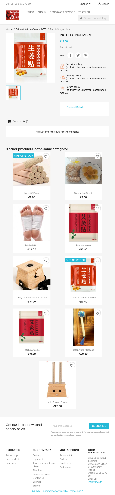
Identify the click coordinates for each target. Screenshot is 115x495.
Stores (36, 485)
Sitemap (37, 481)
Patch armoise (83, 245)
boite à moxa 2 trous (57, 402)
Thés (31, 12)
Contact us (38, 477)
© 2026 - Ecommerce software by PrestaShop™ (57, 491)
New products (13, 459)
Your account (69, 450)
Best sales (11, 463)
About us (37, 470)
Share (70, 55)
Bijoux (41, 12)
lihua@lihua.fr (95, 481)
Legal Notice (39, 459)
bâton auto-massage (83, 349)
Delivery (37, 455)
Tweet (78, 55)
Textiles (84, 12)
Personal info (66, 455)
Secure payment (41, 474)
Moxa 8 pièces (31, 193)
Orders (63, 459)
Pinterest (86, 55)
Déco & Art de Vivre (62, 12)
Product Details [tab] (75, 107)
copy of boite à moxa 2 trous (32, 297)
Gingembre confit (83, 193)
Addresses (65, 467)
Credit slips (65, 463)
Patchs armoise (32, 349)
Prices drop (12, 455)
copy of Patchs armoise (83, 297)
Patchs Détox (32, 245)
